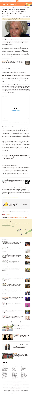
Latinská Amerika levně (15, 377)
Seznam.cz (29, 1)
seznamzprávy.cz (8, 197)
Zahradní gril (14, 385)
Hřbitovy (23, 217)
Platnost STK (22, 378)
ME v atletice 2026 (23, 368)
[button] (16, 29)
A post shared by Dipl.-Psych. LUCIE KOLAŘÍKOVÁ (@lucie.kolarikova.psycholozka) (15, 122)
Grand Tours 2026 (14, 370)
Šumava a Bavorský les (14, 375)
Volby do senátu (4, 369)
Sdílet (27, 16)
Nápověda (18, 390)
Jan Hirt (13, 367)
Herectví (15, 217)
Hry (2, 303)
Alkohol (26, 217)
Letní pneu (24, 387)
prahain (12, 197)
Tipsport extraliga (23, 367)
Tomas (2, 302)
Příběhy (3, 242)
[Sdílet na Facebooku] (28, 214)
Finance (20, 217)
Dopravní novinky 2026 (24, 375)
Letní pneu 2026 (23, 373)
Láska (13, 217)
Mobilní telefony (11, 387)
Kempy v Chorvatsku (14, 373)
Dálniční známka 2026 (24, 374)
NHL (21, 370)
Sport (3, 180)
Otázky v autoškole (23, 377)
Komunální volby (4, 370)
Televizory (11, 388)
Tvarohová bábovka (4, 376)
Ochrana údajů (26, 390)
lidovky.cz (16, 197)
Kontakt (22, 390)
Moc (17, 217)
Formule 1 (22, 369)
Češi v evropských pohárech (15, 382)
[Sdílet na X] (29, 214)
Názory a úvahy (4, 291)
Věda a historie (4, 284)
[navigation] (1, 1)
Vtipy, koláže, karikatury (6, 278)
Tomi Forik (3, 283)
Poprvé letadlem (14, 374)
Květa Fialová (9, 217)
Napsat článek (25, 204)
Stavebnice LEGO (15, 387)
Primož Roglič (13, 369)
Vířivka (17, 385)
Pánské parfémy (19, 388)
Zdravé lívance (4, 375)
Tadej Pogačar (13, 368)
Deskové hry (27, 387)
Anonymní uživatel (4, 241)
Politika (3, 316)
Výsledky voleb (4, 367)
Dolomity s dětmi (14, 378)
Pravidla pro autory (9, 391)
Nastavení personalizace (21, 391)
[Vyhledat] (17, 1)
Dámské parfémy (20, 387)
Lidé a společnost (5, 61)
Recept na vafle (4, 377)
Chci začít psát (6, 226)
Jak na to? (13, 226)
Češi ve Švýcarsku (14, 376)
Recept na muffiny (4, 374)
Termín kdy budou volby (5, 368)
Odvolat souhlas (15, 391)
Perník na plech (4, 378)
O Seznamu (9, 390)
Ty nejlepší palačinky (4, 373)
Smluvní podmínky (14, 390)
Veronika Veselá (4, 315)
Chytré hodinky (15, 388)
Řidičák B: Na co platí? (24, 376)
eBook (24, 16)
